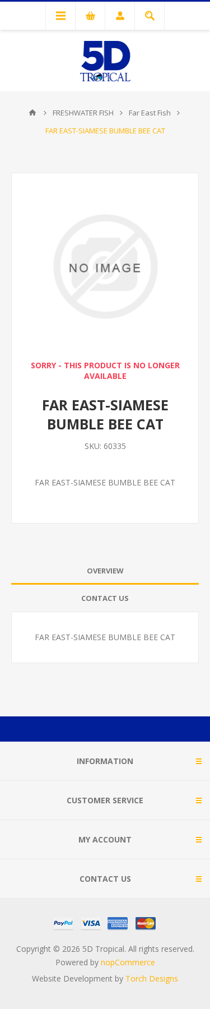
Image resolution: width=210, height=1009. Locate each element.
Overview (105, 571)
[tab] (105, 571)
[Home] (32, 113)
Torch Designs (151, 978)
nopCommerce (128, 962)
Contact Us (105, 598)
